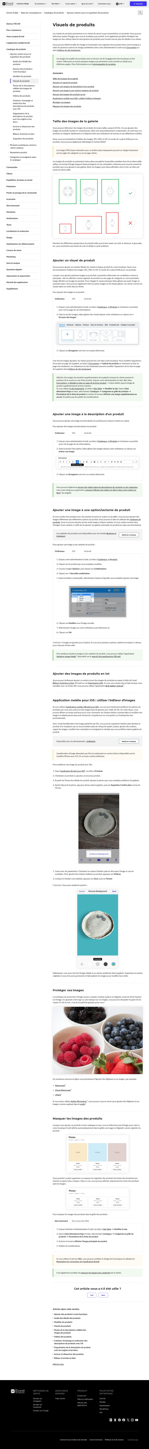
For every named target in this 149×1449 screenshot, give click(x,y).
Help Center (60, 1399)
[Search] (140, 13)
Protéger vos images (61, 102)
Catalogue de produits (54, 13)
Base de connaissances (31, 13)
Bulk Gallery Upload (114, 686)
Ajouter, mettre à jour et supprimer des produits (87, 13)
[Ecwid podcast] (114, 1420)
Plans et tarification (85, 1399)
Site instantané (12, 206)
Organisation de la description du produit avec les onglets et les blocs (23, 117)
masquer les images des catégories (95, 1273)
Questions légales (14, 269)
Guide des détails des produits (22, 62)
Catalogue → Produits (107, 307)
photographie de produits (104, 64)
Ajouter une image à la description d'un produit (73, 87)
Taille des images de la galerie (65, 79)
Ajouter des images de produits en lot (69, 94)
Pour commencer (13, 30)
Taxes (8, 225)
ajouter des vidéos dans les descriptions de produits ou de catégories (107, 487)
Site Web (55, 4)
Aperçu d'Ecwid (13, 24)
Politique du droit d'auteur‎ (114, 1439)
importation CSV (95, 683)
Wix (100, 1412)
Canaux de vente (13, 250)
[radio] (91, 1295)
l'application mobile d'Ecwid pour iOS (82, 707)
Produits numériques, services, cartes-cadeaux (23, 146)
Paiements (11, 186)
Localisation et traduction (17, 231)
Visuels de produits (21, 81)
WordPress (103, 1409)
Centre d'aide (12, 13)
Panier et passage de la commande (21, 193)
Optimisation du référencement (20, 244)
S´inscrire (140, 4)
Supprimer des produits (23, 139)
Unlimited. (91, 741)
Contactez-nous (104, 4)
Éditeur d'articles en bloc (24, 134)
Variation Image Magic (66, 656)
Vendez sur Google (41, 1411)
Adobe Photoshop (79, 1101)
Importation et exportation (18, 276)
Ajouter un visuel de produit (65, 83)
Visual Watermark (63, 1090)
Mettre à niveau (129, 535)
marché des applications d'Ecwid (106, 656)
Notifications (12, 218)
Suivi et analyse (13, 263)
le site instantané (76, 389)
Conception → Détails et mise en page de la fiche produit (81, 383)
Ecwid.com (81, 1396)
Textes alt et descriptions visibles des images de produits (24, 88)
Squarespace (104, 1405)
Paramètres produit (18, 152)
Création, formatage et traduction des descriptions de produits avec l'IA (23, 104)
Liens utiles (70, 4)
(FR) (120, 4)
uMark (58, 1095)
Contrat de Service (96, 1439)
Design (9, 237)
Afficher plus (58, 1364)
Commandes (11, 167)
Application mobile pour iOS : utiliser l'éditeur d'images (77, 98)
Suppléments (12, 289)
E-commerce (40, 4)
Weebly (102, 1402)
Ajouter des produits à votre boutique (22, 70)
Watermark (60, 1086)
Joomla (102, 1399)
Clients (9, 174)
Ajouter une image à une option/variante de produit (75, 90)
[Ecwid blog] (110, 1420)
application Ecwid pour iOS (73, 771)
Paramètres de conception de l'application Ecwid (77, 1262)
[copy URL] (100, 121)
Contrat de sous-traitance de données (73, 1439)
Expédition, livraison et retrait (19, 180)
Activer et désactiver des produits (24, 128)
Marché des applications (17, 282)
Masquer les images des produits (67, 106)
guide (82, 1104)
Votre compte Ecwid (15, 36)
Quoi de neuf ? (87, 4)
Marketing (11, 257)
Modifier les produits (22, 76)
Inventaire (10, 199)
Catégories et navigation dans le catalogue (23, 158)
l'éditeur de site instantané (68, 50)
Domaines (10, 212)
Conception (131, 47)
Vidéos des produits (21, 96)
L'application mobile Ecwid (18, 43)
